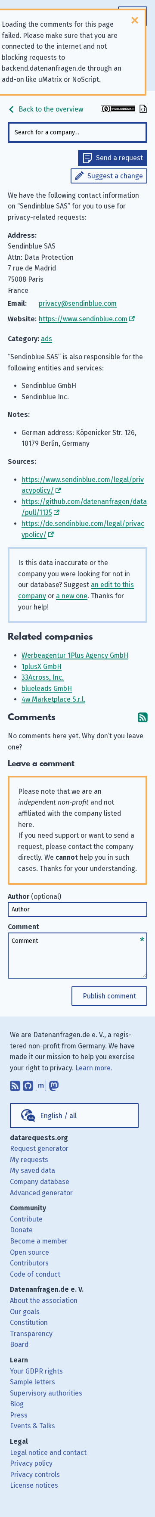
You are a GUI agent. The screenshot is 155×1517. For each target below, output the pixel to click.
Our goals (25, 1312)
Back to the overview (50, 109)
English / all (58, 1116)
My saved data (32, 1170)
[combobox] (77, 132)
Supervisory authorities (46, 1393)
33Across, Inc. (43, 677)
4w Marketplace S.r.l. (53, 699)
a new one (71, 596)
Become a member (39, 1241)
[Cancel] (134, 20)
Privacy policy (31, 1463)
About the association (44, 1300)
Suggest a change (115, 176)
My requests (29, 1160)
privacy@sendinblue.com (78, 303)
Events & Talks (32, 1426)
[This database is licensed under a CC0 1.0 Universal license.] (118, 110)
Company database (39, 1182)
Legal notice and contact (48, 1453)
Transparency (31, 1334)
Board (19, 1344)
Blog (17, 1404)
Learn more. (93, 1068)
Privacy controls (35, 1474)
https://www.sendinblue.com (83, 319)
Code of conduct (35, 1274)
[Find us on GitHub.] (28, 1084)
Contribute (26, 1219)
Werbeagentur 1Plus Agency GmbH (75, 655)
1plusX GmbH (42, 666)
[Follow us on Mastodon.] (54, 1084)
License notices (34, 1485)
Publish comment (109, 996)
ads (46, 339)
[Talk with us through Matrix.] (41, 1084)
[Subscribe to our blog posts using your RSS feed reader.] (15, 1084)
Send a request (119, 158)
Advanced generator (41, 1193)
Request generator (39, 1148)
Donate (21, 1230)
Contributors (29, 1263)
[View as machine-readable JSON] (142, 110)
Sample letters (32, 1382)
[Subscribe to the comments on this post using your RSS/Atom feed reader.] (142, 717)
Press (19, 1415)
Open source (29, 1252)
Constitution (29, 1322)
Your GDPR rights (36, 1371)
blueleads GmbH (47, 688)
